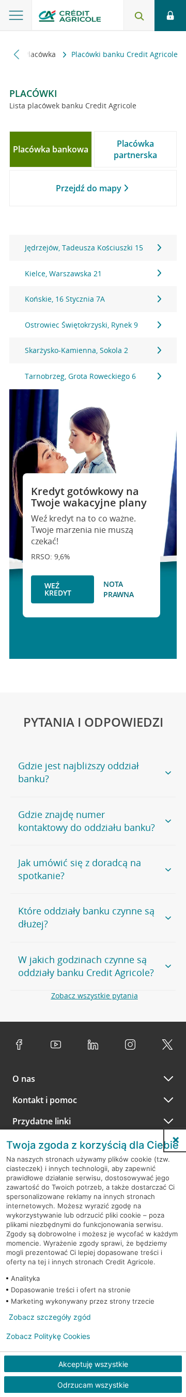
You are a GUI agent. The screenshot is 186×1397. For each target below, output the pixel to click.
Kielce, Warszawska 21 (63, 273)
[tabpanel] (93, 312)
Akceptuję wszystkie (93, 1364)
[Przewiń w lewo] (17, 54)
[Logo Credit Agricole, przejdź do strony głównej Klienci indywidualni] (70, 17)
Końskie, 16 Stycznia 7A (65, 299)
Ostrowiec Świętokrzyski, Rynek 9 (81, 325)
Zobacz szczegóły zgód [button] (50, 1317)
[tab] (50, 149)
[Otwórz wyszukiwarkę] (138, 15)
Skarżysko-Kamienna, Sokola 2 (76, 350)
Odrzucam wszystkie (93, 1384)
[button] (175, 1140)
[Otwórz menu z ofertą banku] (16, 15)
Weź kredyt (57, 589)
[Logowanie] (170, 15)
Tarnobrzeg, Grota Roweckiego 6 (80, 376)
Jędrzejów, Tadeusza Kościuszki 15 (84, 247)
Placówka (41, 54)
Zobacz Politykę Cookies (48, 1336)
